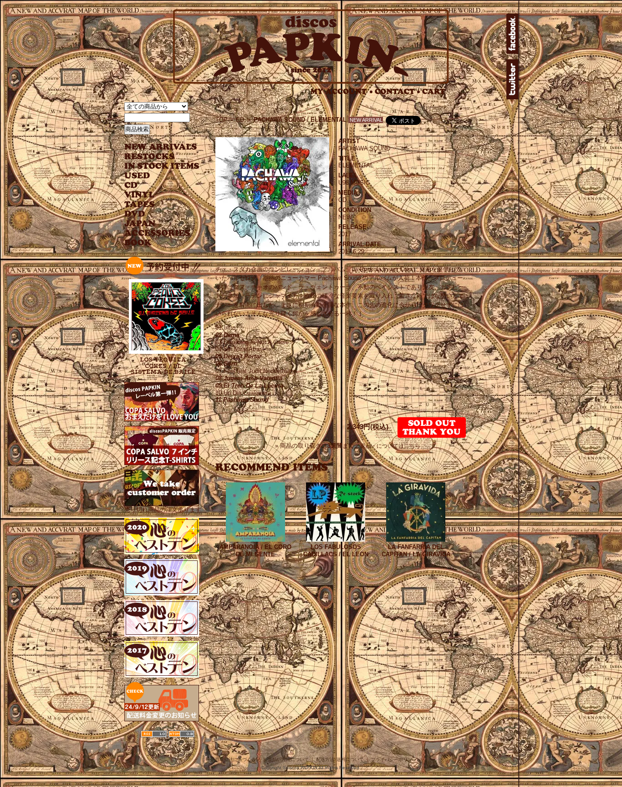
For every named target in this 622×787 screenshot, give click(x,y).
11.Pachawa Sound (242, 399)
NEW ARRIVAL (160, 147)
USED (155, 175)
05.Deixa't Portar (238, 356)
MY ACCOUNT (342, 91)
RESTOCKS (155, 156)
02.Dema (227, 334)
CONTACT (397, 91)
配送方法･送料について (340, 759)
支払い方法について (288, 759)
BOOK (138, 242)
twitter (512, 79)
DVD (134, 214)
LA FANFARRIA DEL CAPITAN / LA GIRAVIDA (416, 551)
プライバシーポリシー (394, 759)
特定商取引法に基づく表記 (233, 759)
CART (433, 91)
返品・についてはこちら (390, 446)
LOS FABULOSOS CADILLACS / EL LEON (335, 551)
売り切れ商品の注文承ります (162, 509)
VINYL (140, 195)
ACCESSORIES (157, 233)
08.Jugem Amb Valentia (248, 378)
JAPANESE (155, 223)
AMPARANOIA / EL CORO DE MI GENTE (255, 551)
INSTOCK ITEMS (161, 166)
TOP (221, 119)
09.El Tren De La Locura (249, 385)
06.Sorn (226, 363)
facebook (512, 34)
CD (131, 185)
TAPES (139, 204)
